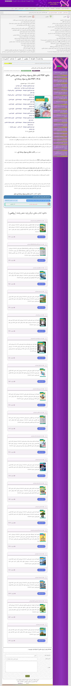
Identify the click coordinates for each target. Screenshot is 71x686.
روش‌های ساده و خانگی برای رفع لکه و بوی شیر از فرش (24, 38)
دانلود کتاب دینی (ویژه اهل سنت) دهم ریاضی (37, 338)
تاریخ (16, 8)
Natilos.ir (20, 683)
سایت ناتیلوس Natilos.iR (10, 200)
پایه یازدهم (17, 88)
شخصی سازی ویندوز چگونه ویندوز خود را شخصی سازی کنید (59, 27)
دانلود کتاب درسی (65, 8)
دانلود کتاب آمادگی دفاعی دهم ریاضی (38, 483)
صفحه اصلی (65, 12)
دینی (12, 8)
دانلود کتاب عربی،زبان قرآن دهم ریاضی (38, 389)
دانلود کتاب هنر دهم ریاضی (40, 624)
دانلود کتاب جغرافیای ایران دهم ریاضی (38, 267)
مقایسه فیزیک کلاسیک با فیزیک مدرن (28, 43)
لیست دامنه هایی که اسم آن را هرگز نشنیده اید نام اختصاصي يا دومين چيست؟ (55, 40)
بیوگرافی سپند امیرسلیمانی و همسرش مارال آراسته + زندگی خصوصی (22, 42)
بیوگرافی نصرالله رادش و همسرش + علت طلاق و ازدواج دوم (24, 30)
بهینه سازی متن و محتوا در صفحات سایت (62, 28)
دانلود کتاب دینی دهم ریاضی (40, 315)
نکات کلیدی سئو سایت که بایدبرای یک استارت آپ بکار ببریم (59, 33)
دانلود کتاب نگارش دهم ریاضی (39, 365)
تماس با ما (15, 1)
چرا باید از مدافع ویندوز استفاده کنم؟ (63, 38)
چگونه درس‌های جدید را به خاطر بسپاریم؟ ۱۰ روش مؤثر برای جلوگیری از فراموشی (20, 50)
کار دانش (20, 127)
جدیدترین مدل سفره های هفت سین (28, 22)
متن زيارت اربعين (31, 27)
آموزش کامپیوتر (33, 8)
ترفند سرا (47, 8)
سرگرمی (26, 8)
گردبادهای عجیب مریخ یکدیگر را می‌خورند (27, 37)
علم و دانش (21, 8)
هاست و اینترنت (41, 8)
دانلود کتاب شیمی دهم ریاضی (39, 459)
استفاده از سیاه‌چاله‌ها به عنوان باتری (28, 45)
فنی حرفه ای (19, 86)
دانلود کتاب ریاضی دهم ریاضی (39, 291)
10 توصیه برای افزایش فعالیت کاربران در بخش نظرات (60, 43)
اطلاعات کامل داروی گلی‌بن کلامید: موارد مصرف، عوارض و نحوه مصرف (22, 23)
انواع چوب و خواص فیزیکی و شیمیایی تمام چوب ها (25, 40)
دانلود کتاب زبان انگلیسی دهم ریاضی (38, 412)
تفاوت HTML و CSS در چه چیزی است (62, 35)
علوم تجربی (11, 109)
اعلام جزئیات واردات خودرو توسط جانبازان (27, 32)
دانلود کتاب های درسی (53, 12)
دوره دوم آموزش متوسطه (28, 86)
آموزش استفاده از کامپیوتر (65, 20)
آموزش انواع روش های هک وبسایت (63, 50)
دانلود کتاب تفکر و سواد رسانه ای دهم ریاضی (37, 436)
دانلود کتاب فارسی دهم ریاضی (39, 506)
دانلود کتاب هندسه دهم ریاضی (39, 553)
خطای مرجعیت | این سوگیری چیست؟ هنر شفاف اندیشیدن (24, 35)
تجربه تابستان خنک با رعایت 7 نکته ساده (27, 33)
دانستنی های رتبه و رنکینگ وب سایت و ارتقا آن (61, 23)
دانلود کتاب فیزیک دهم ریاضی (39, 577)
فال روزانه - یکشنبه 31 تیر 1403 (29, 48)
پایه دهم (32, 93)
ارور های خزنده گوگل (66, 22)
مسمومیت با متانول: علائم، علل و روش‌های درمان (26, 25)
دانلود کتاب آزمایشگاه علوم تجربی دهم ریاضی (37, 530)
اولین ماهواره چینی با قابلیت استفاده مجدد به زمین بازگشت (24, 20)
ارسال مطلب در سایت (21, 1)
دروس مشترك (13, 127)
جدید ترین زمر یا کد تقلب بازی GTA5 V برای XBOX (60, 47)
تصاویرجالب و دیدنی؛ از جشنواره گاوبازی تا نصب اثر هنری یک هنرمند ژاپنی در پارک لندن (18, 52)
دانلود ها (52, 8)
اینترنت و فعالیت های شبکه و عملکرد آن (62, 25)
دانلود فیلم (58, 8)
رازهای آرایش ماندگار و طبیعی (29, 47)
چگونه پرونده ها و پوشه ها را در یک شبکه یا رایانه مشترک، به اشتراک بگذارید (56, 48)
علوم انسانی (11, 99)
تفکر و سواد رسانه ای (33, 204)
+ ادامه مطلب (41, 237)
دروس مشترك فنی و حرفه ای (27, 88)
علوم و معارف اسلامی (9, 118)
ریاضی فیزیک (11, 90)
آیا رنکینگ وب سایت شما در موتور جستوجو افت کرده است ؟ (58, 52)
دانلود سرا (60, 12)
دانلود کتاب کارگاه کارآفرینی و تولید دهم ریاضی (37, 220)
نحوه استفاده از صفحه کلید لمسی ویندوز (62, 32)
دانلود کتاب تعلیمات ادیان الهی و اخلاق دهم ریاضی (36, 601)
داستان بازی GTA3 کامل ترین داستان (63, 45)
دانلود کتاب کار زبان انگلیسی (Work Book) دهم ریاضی (35, 244)
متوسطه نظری (18, 90)
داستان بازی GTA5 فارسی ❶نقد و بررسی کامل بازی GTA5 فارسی (57, 42)
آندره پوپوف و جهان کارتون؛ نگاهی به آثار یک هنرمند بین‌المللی (23, 28)
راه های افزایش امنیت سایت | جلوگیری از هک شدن (60, 30)
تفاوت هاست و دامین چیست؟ (64, 37)
